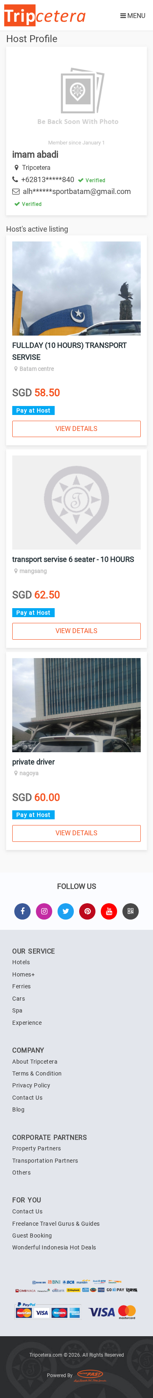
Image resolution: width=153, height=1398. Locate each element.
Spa (17, 1010)
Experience (27, 1022)
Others (21, 1172)
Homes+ (23, 974)
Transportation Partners (45, 1160)
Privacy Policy (31, 1085)
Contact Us (27, 1097)
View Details (76, 429)
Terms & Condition (37, 1073)
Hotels (21, 962)
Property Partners (36, 1148)
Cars (18, 998)
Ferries (21, 986)
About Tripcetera (35, 1061)
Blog (18, 1109)
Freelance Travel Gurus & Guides (56, 1223)
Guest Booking (32, 1235)
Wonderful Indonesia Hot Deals (54, 1247)
